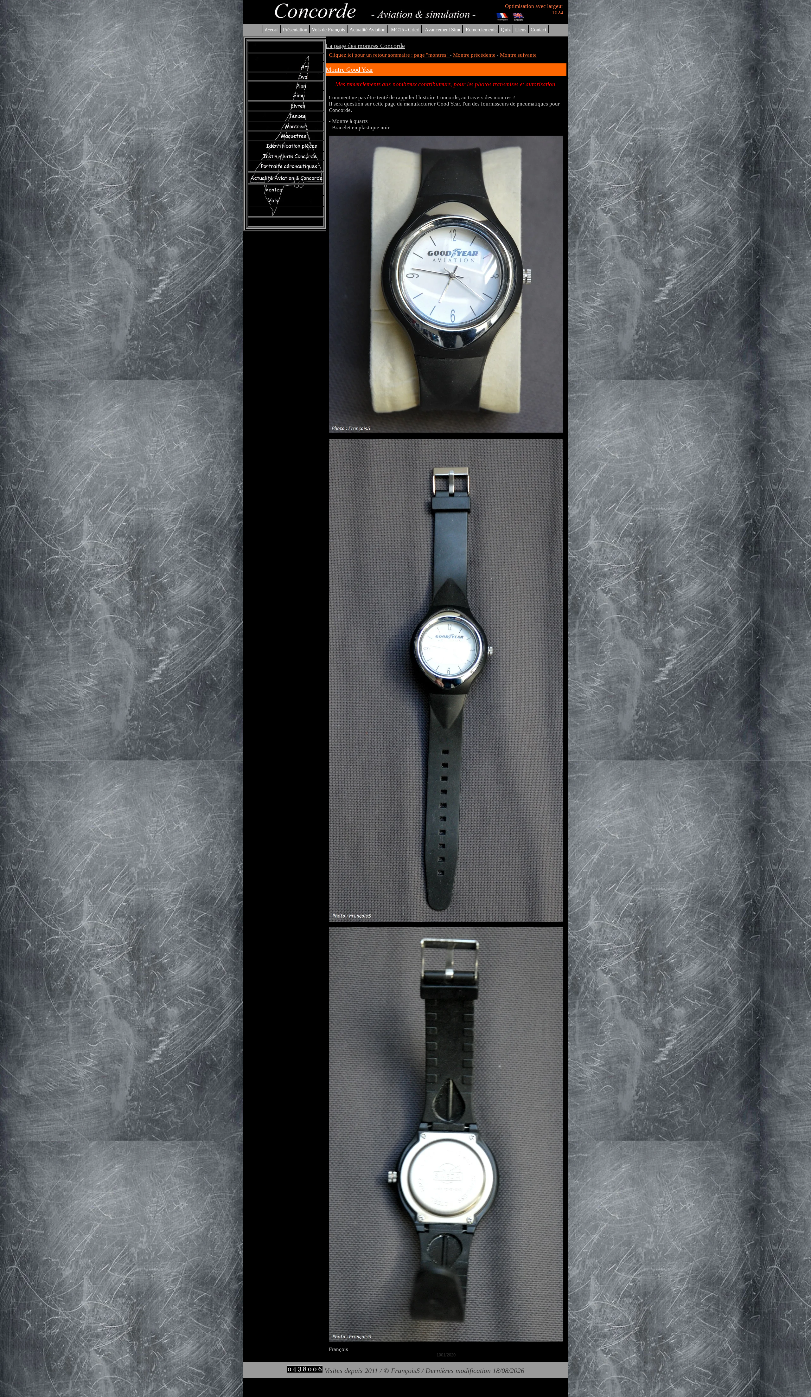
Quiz (506, 29)
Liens (520, 29)
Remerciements (481, 29)
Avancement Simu (443, 29)
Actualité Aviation (368, 29)
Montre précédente (474, 55)
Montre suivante (518, 55)
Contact (538, 29)
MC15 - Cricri (405, 29)
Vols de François (327, 29)
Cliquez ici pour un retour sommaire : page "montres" (389, 55)
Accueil (271, 30)
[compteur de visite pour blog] (304, 1370)
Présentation (295, 29)
